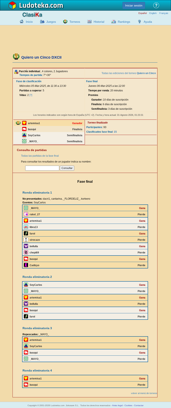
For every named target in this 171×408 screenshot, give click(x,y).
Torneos (74, 21)
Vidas (22, 95)
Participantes (94, 127)
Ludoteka (34, 5)
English (153, 13)
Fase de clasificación (28, 81)
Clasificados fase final (99, 131)
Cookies (128, 405)
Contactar (138, 405)
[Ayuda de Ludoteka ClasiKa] (138, 21)
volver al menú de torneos (144, 393)
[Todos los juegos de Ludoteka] (41, 21)
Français (163, 13)
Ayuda (148, 21)
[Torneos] (64, 21)
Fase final (92, 81)
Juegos (51, 21)
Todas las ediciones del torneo (129, 73)
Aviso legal (117, 405)
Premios (93, 95)
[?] (30, 95)
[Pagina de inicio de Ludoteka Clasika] (20, 21)
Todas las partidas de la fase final (40, 155)
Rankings (124, 21)
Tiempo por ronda (98, 90)
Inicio (29, 21)
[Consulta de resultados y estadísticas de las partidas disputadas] (88, 21)
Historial (99, 21)
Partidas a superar (30, 90)
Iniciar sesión (133, 5)
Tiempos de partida (30, 75)
